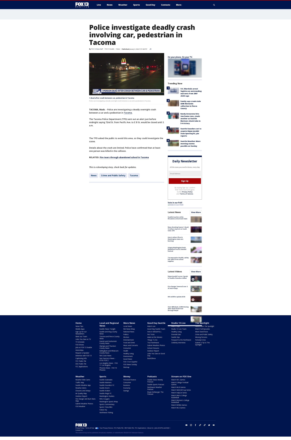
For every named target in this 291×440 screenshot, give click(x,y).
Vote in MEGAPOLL (154, 332)
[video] (196, 278)
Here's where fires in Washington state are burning (175, 239)
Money (126, 376)
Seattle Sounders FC (106, 385)
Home (78, 323)
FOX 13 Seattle (109, 49)
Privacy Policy (187, 192)
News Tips (79, 326)
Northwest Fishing (106, 412)
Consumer (127, 348)
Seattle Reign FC (105, 393)
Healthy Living (128, 353)
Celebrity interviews (178, 343)
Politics (126, 334)
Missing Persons (201, 337)
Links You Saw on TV (83, 339)
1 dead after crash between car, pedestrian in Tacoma (111, 98)
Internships (79, 350)
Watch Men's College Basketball (179, 396)
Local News (127, 326)
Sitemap (126, 367)
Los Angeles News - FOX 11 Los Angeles (108, 364)
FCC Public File (80, 361)
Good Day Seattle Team (156, 329)
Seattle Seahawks (105, 380)
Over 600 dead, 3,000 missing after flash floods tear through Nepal (178, 308)
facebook (195, 425)
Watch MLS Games (178, 408)
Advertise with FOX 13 (83, 356)
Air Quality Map (81, 393)
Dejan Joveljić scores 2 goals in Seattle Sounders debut (178, 277)
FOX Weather (80, 406)
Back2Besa (151, 358)
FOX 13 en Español (130, 362)
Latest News (174, 212)
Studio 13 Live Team (178, 329)
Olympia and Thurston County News (107, 347)
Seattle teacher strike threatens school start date (177, 218)
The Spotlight (202, 323)
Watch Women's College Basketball (180, 401)
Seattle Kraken (104, 391)
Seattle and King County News (108, 333)
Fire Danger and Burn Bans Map (85, 400)
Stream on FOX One (181, 376)
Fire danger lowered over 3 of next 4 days (178, 287)
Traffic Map (79, 382)
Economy (126, 388)
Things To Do (152, 340)
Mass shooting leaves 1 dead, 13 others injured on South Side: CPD (178, 229)
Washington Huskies (106, 396)
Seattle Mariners (105, 382)
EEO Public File (80, 364)
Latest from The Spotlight (204, 326)
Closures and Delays (82, 391)
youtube (186, 425)
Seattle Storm (104, 388)
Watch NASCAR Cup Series (181, 390)
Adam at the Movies (154, 337)
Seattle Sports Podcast (155, 384)
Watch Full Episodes (202, 329)
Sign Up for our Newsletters (81, 333)
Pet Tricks (151, 334)
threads (204, 425)
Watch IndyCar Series (179, 393)
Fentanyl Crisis (200, 340)
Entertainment (128, 340)
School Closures (153, 348)
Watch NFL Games (178, 380)
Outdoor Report (153, 351)
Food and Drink (129, 343)
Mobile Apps (80, 329)
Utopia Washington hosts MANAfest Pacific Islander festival (177, 249)
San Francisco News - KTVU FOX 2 (107, 359)
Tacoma (128, 112)
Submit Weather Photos (156, 345)
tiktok (200, 425)
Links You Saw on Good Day (156, 354)
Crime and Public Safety (113, 175)
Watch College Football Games (179, 383)
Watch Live (151, 326)
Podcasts (152, 376)
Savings (126, 391)
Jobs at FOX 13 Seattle (83, 347)
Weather (79, 376)
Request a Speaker (82, 353)
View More (196, 212)
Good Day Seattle (156, 323)
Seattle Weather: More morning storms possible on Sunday (190, 143)
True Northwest (153, 343)
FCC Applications (81, 366)
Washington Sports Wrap (108, 401)
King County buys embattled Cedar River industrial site (178, 318)
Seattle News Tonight (107, 329)
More (178, 5)
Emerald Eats (176, 334)
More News (129, 323)
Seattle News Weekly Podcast (155, 381)
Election (126, 337)
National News (128, 332)
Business (126, 385)
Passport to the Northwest (181, 340)
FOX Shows (79, 345)
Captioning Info (81, 358)
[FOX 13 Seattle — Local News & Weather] (82, 5)
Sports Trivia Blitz (105, 407)
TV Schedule (79, 342)
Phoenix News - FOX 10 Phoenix (108, 369)
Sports (102, 376)
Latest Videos (175, 271)
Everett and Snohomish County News (108, 342)
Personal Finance (129, 380)
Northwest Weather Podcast (154, 388)
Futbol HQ (103, 410)
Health (125, 351)
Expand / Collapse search (214, 5)
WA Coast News (105, 356)
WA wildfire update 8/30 (176, 297)
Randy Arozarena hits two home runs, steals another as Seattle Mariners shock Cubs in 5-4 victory (191, 118)
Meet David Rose (201, 332)
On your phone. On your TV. (180, 57)
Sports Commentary (106, 404)
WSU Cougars (104, 399)
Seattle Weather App (83, 385)
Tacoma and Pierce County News (109, 337)
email (214, 425)
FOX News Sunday (130, 364)
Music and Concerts (130, 345)
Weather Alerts (80, 388)
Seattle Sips (175, 337)
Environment (128, 356)
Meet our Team (81, 336)
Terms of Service (186, 194)
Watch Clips (175, 326)
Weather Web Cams (82, 380)
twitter (209, 425)
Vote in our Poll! (175, 202)
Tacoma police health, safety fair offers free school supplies (178, 259)
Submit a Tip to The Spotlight (202, 344)
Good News (127, 359)
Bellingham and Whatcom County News (108, 352)
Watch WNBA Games (179, 405)
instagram (191, 425)
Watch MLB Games (178, 387)
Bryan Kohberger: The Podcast (155, 393)
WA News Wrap (129, 329)
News (118, 49)
